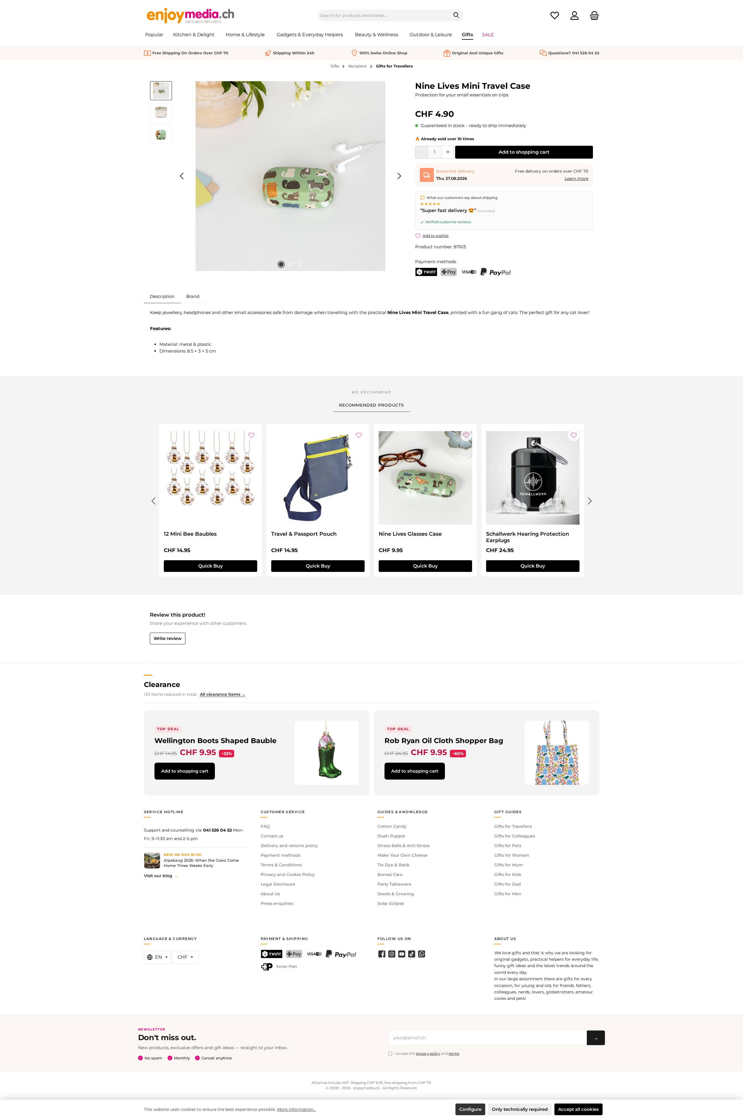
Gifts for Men (507, 893)
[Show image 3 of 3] (299, 264)
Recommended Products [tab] (371, 405)
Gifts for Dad (507, 884)
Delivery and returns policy (289, 845)
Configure (470, 1109)
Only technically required (520, 1109)
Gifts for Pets (507, 845)
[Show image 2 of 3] (290, 264)
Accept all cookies (578, 1109)
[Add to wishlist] (251, 435)
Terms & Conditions (281, 865)
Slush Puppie (391, 836)
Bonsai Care (390, 874)
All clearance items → (223, 694)
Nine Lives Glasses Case (410, 534)
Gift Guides (508, 812)
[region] (277, 176)
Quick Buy (210, 566)
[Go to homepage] (190, 15)
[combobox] (383, 15)
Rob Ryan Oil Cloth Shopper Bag (443, 740)
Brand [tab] (192, 296)
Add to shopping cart (524, 152)
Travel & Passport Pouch (304, 534)
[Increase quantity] (448, 152)
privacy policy (428, 1053)
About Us (270, 893)
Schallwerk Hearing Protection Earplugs (527, 537)
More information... (296, 1109)
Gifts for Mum (508, 865)
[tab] (162, 296)
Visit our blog (158, 875)
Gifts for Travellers (513, 826)
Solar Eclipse (390, 903)
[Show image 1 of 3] (281, 264)
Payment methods (280, 855)
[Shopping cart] (592, 16)
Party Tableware (394, 884)
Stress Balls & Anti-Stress (403, 845)
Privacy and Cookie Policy (288, 874)
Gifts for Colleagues (514, 836)
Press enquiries (277, 903)
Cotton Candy (392, 826)
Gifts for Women (511, 855)
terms (454, 1053)
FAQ (265, 826)
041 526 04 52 (217, 830)
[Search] (456, 15)
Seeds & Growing (395, 893)
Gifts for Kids (507, 874)
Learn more (576, 178)
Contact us (272, 836)
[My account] (574, 16)
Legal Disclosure (278, 884)
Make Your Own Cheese (402, 855)
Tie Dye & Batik (393, 865)
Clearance (162, 684)
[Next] (399, 175)
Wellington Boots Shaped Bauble (215, 740)
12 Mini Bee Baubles (190, 534)
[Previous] (182, 175)
